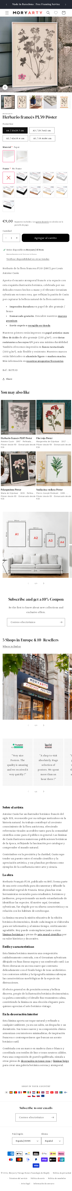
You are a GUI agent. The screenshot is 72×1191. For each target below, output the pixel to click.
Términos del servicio (18, 1178)
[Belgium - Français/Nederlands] (38, 1092)
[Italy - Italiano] (29, 1092)
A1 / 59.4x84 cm (42, 138)
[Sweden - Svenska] (61, 1092)
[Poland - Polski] (29, 1096)
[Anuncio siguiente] (65, 4)
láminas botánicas (13, 934)
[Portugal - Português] (15, 1092)
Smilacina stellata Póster (49, 489)
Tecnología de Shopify (40, 1173)
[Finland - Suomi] (65, 1092)
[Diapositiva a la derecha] (44, 583)
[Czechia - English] (33, 1096)
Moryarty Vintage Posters (20, 1173)
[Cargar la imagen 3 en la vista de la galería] (36, 102)
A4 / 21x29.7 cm (15, 130)
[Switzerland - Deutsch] (52, 1092)
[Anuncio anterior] (6, 4)
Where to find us (12, 646)
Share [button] (9, 378)
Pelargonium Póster (11, 489)
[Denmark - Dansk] (56, 1092)
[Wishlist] (56, 13)
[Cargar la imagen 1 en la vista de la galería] (8, 102)
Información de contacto (44, 1183)
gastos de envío (42, 222)
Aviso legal (25, 1183)
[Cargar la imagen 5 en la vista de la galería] (64, 102)
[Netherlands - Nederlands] (33, 1092)
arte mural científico (50, 934)
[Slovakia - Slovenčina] (38, 1096)
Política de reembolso (57, 1178)
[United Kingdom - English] (43, 1092)
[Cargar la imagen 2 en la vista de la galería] (21, 102)
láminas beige (61, 1061)
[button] (7, 13)
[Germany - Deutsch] (24, 1092)
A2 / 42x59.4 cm (15, 138)
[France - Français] (20, 1092)
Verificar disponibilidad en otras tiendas (27, 258)
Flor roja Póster (44, 438)
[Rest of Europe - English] (43, 1096)
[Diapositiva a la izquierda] (28, 583)
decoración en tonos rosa (36, 1061)
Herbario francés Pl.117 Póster (16, 438)
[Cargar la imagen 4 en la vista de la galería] (50, 102)
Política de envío (38, 1178)
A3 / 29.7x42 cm (42, 130)
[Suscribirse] (61, 622)
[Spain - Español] (11, 1092)
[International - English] (6, 1092)
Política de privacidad (62, 1173)
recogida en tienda (39, 325)
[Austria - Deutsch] (47, 1092)
